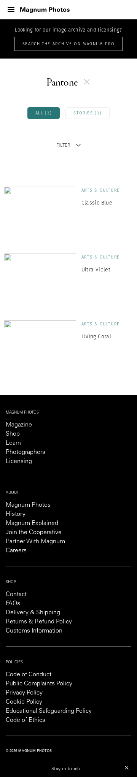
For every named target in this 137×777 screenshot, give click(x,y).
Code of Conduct (28, 675)
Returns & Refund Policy (39, 622)
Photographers (25, 452)
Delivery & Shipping (33, 613)
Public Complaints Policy (39, 684)
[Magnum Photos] (45, 9)
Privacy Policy (24, 693)
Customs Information (34, 631)
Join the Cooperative (34, 533)
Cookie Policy (24, 702)
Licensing (19, 461)
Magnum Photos (28, 505)
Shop (13, 434)
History (15, 514)
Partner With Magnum (35, 542)
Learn (13, 443)
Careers (16, 551)
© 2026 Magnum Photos (29, 751)
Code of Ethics (25, 720)
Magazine (19, 425)
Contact (16, 594)
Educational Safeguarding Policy (49, 711)
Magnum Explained (32, 523)
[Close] (126, 767)
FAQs (13, 604)
